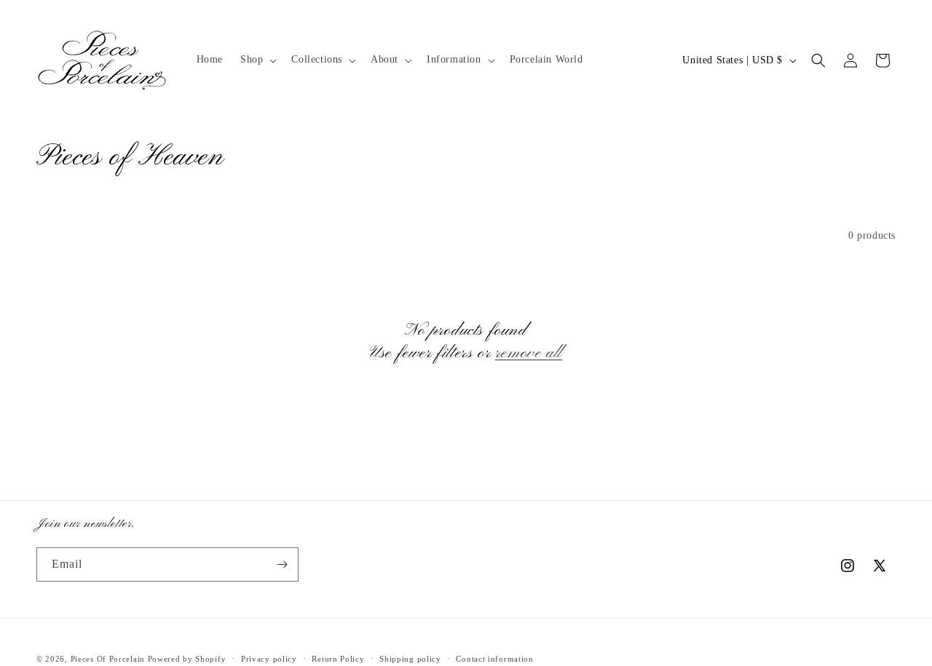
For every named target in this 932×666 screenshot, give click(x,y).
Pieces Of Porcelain (109, 658)
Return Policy (338, 658)
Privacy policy (269, 658)
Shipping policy (410, 658)
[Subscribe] (282, 564)
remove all (528, 353)
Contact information (494, 658)
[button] (257, 59)
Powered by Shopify (187, 658)
